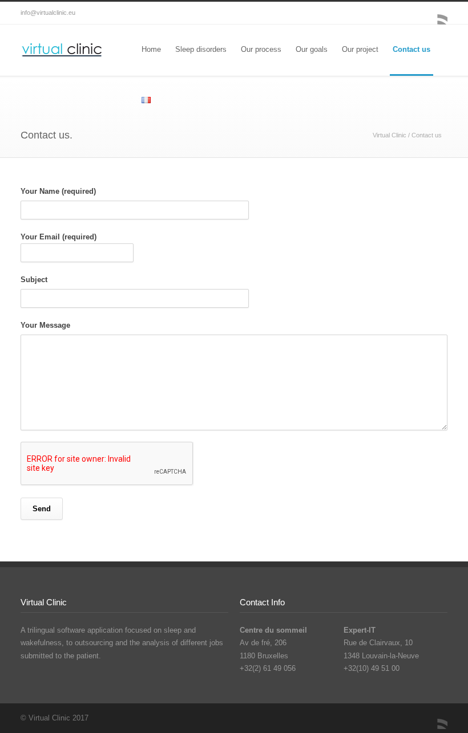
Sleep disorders (201, 49)
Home (151, 49)
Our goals (312, 49)
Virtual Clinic (389, 135)
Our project (360, 49)
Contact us (411, 49)
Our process (261, 49)
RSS (436, 13)
